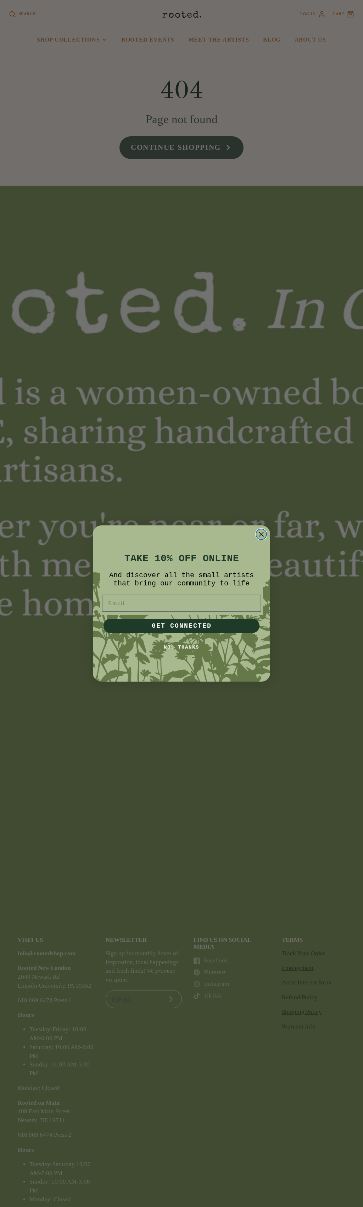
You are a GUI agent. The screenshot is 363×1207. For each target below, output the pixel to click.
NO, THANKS (181, 647)
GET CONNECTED (182, 625)
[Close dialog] (261, 534)
